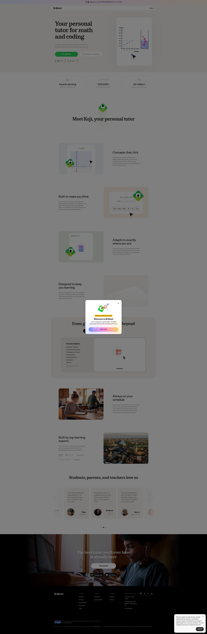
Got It (200, 629)
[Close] (118, 303)
